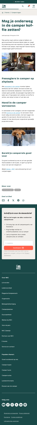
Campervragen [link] (16, 12)
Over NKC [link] (5, 277)
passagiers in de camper (12, 86)
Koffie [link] (17, 190)
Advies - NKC (10, 169)
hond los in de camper (13, 113)
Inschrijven (17, 248)
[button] (29, 6)
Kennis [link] (7, 12)
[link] (4, 6)
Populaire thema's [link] (8, 354)
